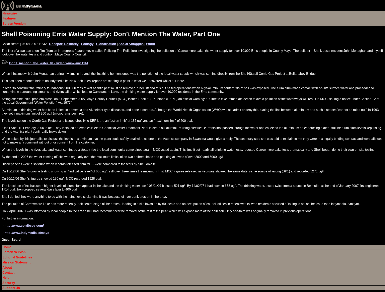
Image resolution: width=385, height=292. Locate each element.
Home (6, 247)
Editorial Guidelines (17, 257)
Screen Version (14, 23)
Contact (8, 272)
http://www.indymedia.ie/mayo (26, 233)
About (7, 267)
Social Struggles (131, 44)
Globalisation (106, 44)
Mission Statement (16, 262)
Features (9, 18)
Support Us (11, 288)
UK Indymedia (29, 6)
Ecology (87, 44)
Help (5, 277)
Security (8, 283)
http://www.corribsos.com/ (24, 225)
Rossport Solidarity (64, 44)
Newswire (9, 13)
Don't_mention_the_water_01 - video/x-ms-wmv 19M (48, 63)
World (150, 44)
